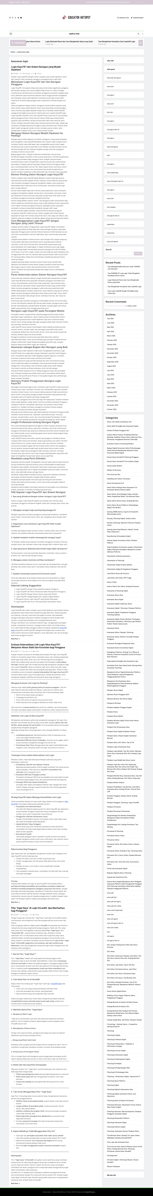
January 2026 (111, 344)
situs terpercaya (112, 173)
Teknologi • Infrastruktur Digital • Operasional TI (123, 1076)
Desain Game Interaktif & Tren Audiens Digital (123, 461)
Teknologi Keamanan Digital (117, 1122)
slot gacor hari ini (113, 130)
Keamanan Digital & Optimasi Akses (119, 604)
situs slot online (112, 928)
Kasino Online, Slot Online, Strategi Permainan (123, 586)
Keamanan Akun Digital (115, 599)
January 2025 (111, 396)
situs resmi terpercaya (115, 910)
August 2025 (111, 366)
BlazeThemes (90, 1192)
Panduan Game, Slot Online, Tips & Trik (120, 742)
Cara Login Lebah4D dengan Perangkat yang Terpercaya (127, 42)
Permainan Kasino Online (115, 836)
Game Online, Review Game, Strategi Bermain (122, 501)
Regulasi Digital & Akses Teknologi (119, 873)
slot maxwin (111, 207)
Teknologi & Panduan (114, 1064)
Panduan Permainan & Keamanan (118, 811)
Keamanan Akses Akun (115, 595)
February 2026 (112, 340)
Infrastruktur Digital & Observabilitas (119, 565)
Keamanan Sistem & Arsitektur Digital (120, 648)
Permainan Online (113, 840)
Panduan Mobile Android (115, 782)
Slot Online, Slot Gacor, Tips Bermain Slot (121, 978)
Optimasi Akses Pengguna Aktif (118, 694)
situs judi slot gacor (114, 902)
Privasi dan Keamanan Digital (117, 868)
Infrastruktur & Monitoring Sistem (118, 556)
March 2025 (111, 388)
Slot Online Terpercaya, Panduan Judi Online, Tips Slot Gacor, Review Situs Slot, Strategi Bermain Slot (124, 958)
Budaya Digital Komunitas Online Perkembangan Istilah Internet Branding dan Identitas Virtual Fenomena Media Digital (123, 450)
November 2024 (112, 405)
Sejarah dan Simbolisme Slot (117, 877)
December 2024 (112, 401)
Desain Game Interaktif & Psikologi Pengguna (123, 457)
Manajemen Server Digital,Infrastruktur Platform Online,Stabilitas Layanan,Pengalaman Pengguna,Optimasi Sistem (123, 674)
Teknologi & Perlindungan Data (117, 1072)
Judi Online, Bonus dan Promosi (118, 573)
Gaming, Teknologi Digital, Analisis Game (121, 518)
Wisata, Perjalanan (113, 1166)
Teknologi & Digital (113, 1035)
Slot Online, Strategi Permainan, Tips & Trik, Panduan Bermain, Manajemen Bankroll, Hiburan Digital (123, 984)
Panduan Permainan (114, 807)
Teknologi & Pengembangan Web (118, 1068)
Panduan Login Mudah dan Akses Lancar (121, 760)
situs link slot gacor (114, 78)
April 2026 (110, 331)
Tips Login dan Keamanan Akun (118, 1142)
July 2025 (110, 370)
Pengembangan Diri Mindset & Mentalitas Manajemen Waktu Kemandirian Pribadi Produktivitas (121, 818)
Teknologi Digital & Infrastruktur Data (120, 1089)
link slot (110, 112)
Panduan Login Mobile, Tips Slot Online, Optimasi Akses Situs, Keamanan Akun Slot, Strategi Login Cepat (124, 753)
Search (109, 249)
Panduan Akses (112, 712)
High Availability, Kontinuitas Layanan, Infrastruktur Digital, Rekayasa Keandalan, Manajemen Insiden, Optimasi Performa (124, 549)
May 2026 (110, 327)
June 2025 (110, 375)
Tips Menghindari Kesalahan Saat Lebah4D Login (113, 2)
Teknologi (110, 1031)
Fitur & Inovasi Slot (113, 474)
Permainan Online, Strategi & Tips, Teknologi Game (124, 851)
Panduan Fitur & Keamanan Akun (118, 727)
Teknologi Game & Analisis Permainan (120, 1101)
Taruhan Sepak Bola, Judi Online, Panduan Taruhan (124, 1020)
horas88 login (56, 984)
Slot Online (111, 951)
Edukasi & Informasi (114, 470)
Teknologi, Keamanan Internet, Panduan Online (123, 1131)
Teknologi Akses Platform (116, 1081)
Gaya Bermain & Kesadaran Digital (119, 536)
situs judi (110, 893)
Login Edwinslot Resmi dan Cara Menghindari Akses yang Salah (35, 42)
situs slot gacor (112, 147)
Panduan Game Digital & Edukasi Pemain (121, 731)
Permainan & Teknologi (115, 831)
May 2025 (110, 379)
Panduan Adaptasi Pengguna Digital (119, 707)
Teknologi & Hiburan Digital (116, 1039)
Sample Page (74, 34)
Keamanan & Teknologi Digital (117, 591)
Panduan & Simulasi (114, 703)
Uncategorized (112, 1155)
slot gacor (110, 95)
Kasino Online (112, 582)
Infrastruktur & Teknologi (115, 560)
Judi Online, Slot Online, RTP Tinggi (119, 578)
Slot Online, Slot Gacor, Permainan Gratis (121, 974)
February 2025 (112, 392)
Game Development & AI (115, 483)
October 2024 (111, 409)
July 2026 (110, 319)
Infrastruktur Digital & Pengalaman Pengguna (122, 569)
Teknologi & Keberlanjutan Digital (118, 1059)
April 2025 (110, 383)
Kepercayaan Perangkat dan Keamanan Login (122, 661)
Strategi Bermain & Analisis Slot (118, 1006)
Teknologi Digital (113, 1085)
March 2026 (111, 336)
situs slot (110, 86)
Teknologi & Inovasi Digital (116, 1051)
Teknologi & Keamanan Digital (117, 1055)
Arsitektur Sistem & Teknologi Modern (120, 444)
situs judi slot (112, 897)
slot (108, 155)
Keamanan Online (113, 628)
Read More (14, 639)
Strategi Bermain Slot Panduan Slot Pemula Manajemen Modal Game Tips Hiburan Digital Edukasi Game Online (123, 1013)
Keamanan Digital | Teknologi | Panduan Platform (124, 608)
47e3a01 (16, 73)
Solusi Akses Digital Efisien (116, 991)
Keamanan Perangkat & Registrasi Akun (120, 643)
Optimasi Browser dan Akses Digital (119, 699)
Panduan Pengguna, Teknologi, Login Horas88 (123, 803)
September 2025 (112, 362)
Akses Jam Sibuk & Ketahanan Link (119, 422)
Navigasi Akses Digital (115, 690)
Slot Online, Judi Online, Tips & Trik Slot (120, 965)
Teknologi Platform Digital (116, 1127)
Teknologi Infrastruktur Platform (118, 1118)
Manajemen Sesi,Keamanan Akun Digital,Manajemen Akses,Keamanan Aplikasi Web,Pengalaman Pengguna (122, 683)
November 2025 (112, 353)
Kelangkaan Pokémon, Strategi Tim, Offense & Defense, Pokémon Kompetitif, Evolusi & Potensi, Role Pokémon (124, 654)
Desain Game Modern (114, 466)
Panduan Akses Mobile (115, 716)
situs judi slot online (114, 906)
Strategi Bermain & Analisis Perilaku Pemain (122, 1002)
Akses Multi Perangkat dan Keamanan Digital (122, 426)
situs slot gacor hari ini (115, 181)
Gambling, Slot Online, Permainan (118, 479)
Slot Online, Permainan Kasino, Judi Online (121, 969)
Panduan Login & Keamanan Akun (118, 747)
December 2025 (112, 349)
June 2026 (110, 323)
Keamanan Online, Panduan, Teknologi (120, 632)
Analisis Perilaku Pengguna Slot (118, 430)
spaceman (110, 224)
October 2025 (111, 357)
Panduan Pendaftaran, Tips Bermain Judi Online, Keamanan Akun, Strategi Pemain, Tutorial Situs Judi (123, 789)
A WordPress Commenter (116, 306)
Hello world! (132, 306)
